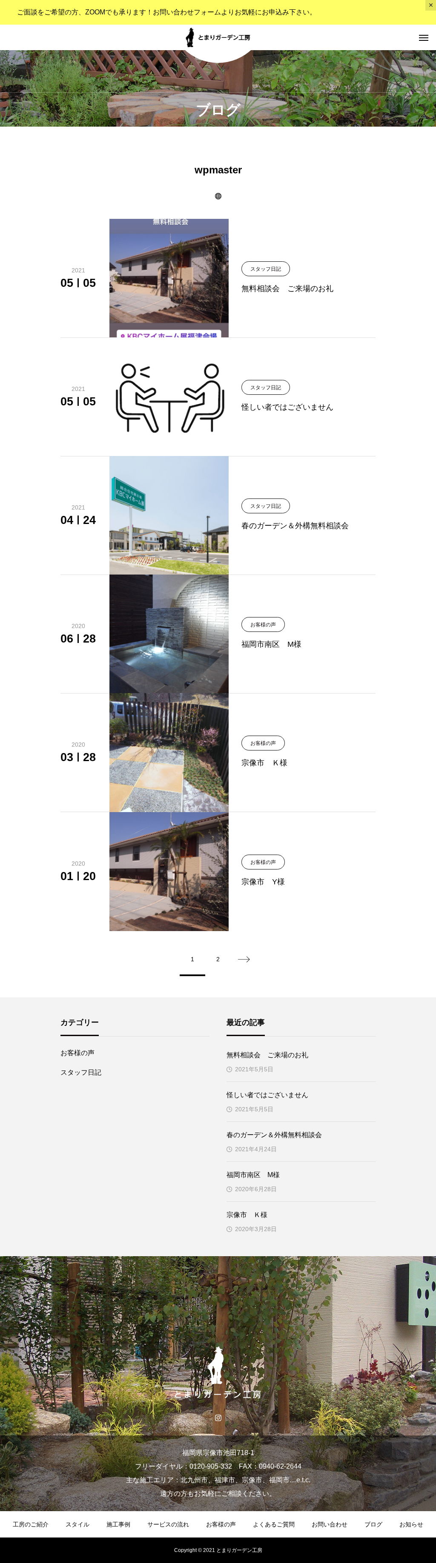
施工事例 (118, 1524)
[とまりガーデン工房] (218, 37)
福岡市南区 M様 (253, 1174)
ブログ (373, 1524)
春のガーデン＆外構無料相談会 (274, 1134)
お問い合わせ (329, 1524)
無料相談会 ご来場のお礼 (267, 1055)
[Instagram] (218, 1417)
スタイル (77, 1524)
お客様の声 (77, 1052)
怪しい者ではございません (267, 1095)
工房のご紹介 (31, 1524)
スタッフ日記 (80, 1072)
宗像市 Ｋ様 (247, 1214)
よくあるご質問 (274, 1524)
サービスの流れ (168, 1524)
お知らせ (411, 1524)
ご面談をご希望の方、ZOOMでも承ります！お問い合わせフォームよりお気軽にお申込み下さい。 (166, 12)
